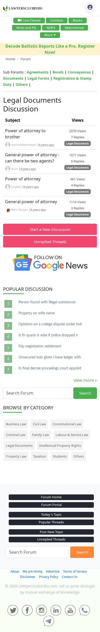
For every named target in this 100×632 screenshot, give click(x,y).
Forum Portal (51, 504)
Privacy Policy (48, 577)
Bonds (58, 72)
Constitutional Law (67, 424)
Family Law (40, 434)
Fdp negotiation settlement (39, 346)
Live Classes (32, 20)
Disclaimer (27, 577)
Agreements (37, 72)
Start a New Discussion (50, 229)
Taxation (39, 456)
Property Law (16, 456)
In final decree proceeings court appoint (49, 368)
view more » (85, 380)
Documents (13, 78)
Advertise (52, 571)
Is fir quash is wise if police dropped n (48, 335)
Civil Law (39, 424)
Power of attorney (23, 179)
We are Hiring (32, 571)
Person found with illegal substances (47, 302)
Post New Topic (51, 532)
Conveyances (79, 72)
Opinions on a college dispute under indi (50, 324)
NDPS (50, 27)
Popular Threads (51, 522)
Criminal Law (15, 434)
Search (85, 393)
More (48, 35)
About (15, 571)
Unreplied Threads (50, 241)
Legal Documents (77, 143)
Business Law (16, 424)
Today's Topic (51, 514)
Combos (56, 20)
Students (60, 456)
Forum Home (51, 497)
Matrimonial (74, 27)
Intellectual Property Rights (60, 445)
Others (22, 84)
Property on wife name (36, 313)
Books (77, 20)
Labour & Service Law (72, 434)
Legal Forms (38, 78)
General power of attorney (31, 201)
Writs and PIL (26, 27)
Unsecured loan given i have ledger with (49, 357)
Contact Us (69, 577)
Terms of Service (75, 571)
